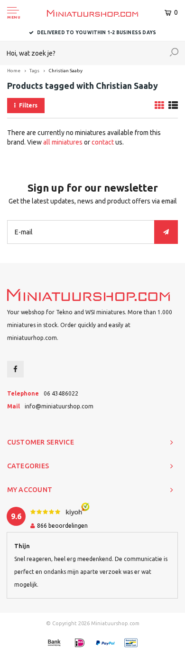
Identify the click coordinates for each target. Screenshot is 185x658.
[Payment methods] (54, 643)
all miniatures (63, 142)
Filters (28, 105)
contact (103, 142)
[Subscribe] (166, 232)
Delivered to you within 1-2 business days (96, 32)
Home (13, 70)
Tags (34, 70)
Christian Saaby (65, 70)
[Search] (174, 53)
